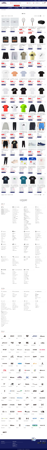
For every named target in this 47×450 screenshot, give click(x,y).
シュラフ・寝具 (25, 274)
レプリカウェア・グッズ (26, 235)
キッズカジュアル (3, 324)
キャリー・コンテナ (26, 271)
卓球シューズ (14, 235)
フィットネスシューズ (3, 317)
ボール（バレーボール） (38, 236)
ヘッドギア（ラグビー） (14, 248)
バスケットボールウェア (26, 234)
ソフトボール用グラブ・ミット (27, 212)
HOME (2, 9)
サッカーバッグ (14, 221)
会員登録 (35, 0)
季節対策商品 (36, 294)
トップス (2, 293)
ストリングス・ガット (3, 234)
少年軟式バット (25, 215)
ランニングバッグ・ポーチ (38, 253)
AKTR (31, 5)
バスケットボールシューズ (27, 233)
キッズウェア (13, 273)
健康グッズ (36, 295)
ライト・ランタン (25, 282)
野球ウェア (25, 219)
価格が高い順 (9, 194)
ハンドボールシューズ (3, 246)
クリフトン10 (24, 5)
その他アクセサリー (3, 214)
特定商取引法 (14, 445)
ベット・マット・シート (26, 281)
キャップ (13, 281)
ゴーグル (25, 250)
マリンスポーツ (25, 252)
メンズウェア (13, 271)
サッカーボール (14, 219)
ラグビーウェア (14, 247)
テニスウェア (36, 218)
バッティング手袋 (26, 222)
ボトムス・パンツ (3, 295)
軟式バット (25, 214)
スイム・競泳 (2, 325)
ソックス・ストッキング (26, 228)
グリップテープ (37, 214)
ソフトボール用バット (26, 216)
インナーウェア (14, 264)
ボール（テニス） (37, 221)
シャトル (2, 237)
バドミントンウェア (3, 236)
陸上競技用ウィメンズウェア (4, 212)
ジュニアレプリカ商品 (14, 218)
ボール (36, 293)
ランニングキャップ (37, 252)
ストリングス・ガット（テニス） (38, 212)
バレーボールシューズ (37, 233)
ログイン (32, 0)
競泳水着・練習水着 (26, 246)
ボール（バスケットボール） (27, 236)
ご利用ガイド (39, 0)
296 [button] (43, 194)
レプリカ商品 (13, 217)
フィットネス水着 (26, 247)
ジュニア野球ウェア (26, 220)
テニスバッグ (36, 217)
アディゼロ (21, 5)
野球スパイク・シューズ (26, 217)
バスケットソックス (26, 306)
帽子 (35, 264)
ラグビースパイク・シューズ (15, 246)
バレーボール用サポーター (38, 235)
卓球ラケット (13, 233)
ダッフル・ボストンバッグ (15, 307)
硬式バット (25, 213)
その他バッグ (13, 309)
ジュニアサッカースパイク (4, 307)
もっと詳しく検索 (17, 5)
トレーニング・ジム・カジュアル (27, 310)
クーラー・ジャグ (26, 272)
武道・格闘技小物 (3, 273)
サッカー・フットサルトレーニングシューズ (6, 308)
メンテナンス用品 (26, 227)
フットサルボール (14, 220)
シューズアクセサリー (14, 213)
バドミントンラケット (3, 233)
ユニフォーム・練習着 (26, 221)
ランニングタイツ (37, 250)
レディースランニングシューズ (38, 247)
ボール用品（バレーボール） (38, 237)
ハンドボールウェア (3, 247)
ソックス (36, 220)
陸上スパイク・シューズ (3, 318)
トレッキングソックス (26, 308)
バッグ (2, 239)
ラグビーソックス (26, 309)
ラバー (13, 234)
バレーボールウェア (37, 234)
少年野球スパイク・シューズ (27, 218)
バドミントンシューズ (28, 5)
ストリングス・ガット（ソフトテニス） (39, 213)
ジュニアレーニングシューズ (15, 212)
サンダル (2, 326)
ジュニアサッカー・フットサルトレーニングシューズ (6, 310)
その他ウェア (2, 296)
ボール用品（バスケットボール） (27, 237)
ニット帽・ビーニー (37, 306)
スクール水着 (25, 248)
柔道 (1, 271)
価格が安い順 (6, 194)
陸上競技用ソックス (3, 213)
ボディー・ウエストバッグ (15, 306)
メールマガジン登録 (15, 444)
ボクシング (2, 272)
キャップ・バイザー (37, 219)
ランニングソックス (37, 251)
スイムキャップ (25, 249)
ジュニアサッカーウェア (15, 216)
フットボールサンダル (14, 214)
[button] (45, 15)
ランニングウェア (37, 249)
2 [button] (41, 194)
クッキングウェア (26, 273)
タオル (36, 298)
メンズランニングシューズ (38, 246)
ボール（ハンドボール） (3, 248)
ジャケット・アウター (3, 294)
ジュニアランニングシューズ (38, 248)
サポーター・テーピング (38, 297)
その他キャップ (37, 307)
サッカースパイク (3, 306)
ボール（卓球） (14, 237)
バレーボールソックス (26, 307)
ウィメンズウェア (14, 272)
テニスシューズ (37, 216)
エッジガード (36, 215)
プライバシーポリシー (15, 446)
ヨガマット (36, 296)
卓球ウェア (13, 236)
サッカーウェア (14, 215)
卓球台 (13, 239)
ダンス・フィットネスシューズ (15, 263)
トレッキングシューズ (37, 263)
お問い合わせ (44, 0)
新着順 (12, 194)
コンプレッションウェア (15, 274)
